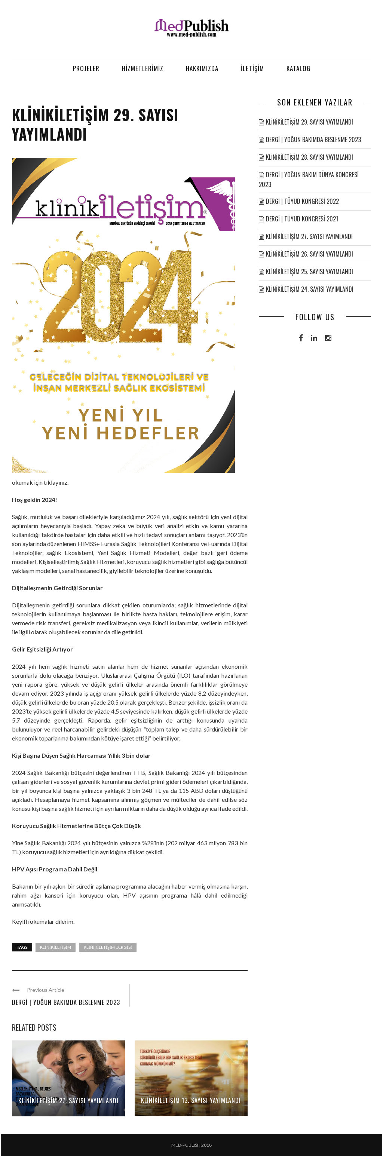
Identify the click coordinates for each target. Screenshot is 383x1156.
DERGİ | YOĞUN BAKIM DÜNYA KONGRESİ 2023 (309, 179)
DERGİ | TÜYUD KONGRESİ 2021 (302, 218)
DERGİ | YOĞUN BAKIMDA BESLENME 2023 (66, 1002)
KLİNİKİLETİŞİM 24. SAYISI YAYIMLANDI (309, 289)
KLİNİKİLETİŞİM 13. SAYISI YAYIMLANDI (191, 1100)
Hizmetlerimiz (142, 68)
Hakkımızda (202, 68)
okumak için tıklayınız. (40, 482)
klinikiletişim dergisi (108, 947)
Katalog (298, 68)
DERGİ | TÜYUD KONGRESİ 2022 (302, 201)
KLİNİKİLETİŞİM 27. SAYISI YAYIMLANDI (68, 1100)
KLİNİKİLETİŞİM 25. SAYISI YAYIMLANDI (309, 271)
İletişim (252, 68)
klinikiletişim (55, 947)
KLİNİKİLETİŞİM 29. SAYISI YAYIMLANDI (309, 121)
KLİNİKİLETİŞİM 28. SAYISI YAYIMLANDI (309, 157)
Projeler (86, 68)
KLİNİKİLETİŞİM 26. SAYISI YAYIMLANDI (309, 253)
